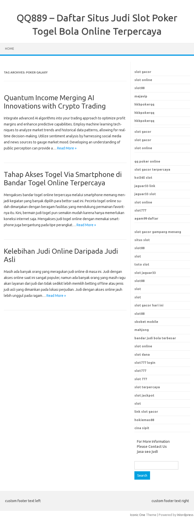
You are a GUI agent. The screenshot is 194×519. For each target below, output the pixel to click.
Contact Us (157, 447)
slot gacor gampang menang (157, 231)
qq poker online (147, 161)
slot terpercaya (147, 387)
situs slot (142, 240)
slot (137, 256)
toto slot (141, 264)
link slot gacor (146, 411)
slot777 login (144, 362)
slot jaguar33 (145, 272)
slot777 (140, 210)
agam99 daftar (146, 218)
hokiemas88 (144, 420)
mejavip (140, 96)
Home (9, 48)
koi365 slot (143, 177)
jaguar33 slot (145, 194)
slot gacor (142, 71)
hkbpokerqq (144, 104)
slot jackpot (144, 395)
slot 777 (140, 379)
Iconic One (137, 514)
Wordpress (185, 514)
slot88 (139, 88)
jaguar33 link (144, 186)
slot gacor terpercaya (152, 169)
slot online (143, 80)
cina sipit (141, 428)
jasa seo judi (147, 452)
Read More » (67, 148)
